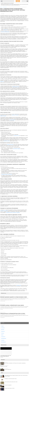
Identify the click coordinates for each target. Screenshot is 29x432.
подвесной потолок (16, 135)
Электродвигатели (3, 336)
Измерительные (3, 331)
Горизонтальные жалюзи (15, 86)
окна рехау (10, 4)
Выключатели (2, 329)
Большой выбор (9, 174)
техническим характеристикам (5, 31)
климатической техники (10, 144)
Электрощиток (2, 340)
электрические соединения (16, 212)
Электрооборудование (2, 317)
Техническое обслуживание (4, 210)
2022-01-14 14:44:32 (3, 312)
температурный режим (9, 212)
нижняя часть (2, 81)
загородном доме (18, 285)
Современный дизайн (4, 174)
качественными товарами (16, 148)
